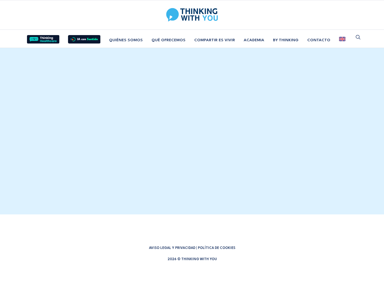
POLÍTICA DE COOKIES (216, 248)
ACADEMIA (254, 40)
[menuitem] (43, 37)
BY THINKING (286, 40)
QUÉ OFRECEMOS (169, 40)
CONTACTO (318, 40)
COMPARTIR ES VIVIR (214, 40)
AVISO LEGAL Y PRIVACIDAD (172, 248)
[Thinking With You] (192, 15)
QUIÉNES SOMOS (126, 40)
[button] (358, 37)
